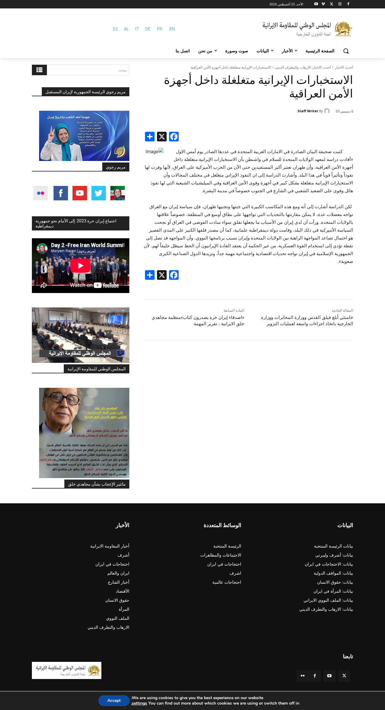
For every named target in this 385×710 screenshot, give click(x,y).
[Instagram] (339, 4)
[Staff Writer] (328, 111)
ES (115, 28)
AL (126, 28)
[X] (331, 4)
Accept (114, 700)
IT (137, 28)
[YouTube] (329, 676)
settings (139, 703)
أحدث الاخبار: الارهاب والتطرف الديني (303, 67)
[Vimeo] (323, 4)
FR (159, 28)
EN (172, 28)
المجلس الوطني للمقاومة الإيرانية (96, 368)
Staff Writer (307, 111)
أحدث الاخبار (344, 67)
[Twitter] (344, 676)
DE (147, 28)
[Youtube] (316, 4)
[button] (346, 51)
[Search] (39, 70)
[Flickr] (303, 676)
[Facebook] (348, 4)
